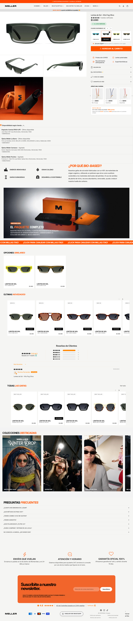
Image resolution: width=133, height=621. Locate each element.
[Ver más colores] (110, 28)
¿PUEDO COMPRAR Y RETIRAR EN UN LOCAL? (18, 528)
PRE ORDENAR (30, 328)
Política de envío (113, 617)
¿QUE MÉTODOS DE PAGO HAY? (13, 512)
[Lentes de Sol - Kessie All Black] (51, 405)
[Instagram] (104, 610)
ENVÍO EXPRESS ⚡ (98, 72)
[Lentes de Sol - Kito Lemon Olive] (19, 269)
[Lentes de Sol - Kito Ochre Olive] (51, 269)
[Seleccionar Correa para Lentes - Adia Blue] (106, 100)
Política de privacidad (113, 615)
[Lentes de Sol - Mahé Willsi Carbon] (104, 405)
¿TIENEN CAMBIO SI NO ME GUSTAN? (15, 516)
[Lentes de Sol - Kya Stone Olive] (21, 315)
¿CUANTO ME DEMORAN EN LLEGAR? (15, 508)
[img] (18, 369)
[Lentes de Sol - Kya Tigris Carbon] (107, 315)
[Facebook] (101, 610)
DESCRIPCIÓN (97, 67)
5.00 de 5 (34, 353)
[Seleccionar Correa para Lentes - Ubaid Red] (120, 100)
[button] (56, 350)
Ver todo (123, 386)
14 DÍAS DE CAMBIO (98, 77)
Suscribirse (106, 589)
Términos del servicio (95, 617)
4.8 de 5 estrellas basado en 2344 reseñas (70, 605)
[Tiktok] (107, 610)
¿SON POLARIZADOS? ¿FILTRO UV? (14, 524)
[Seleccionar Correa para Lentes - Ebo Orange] (92, 100)
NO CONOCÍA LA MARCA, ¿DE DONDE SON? (17, 532)
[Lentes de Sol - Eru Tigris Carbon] (78, 315)
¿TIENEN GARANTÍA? (10, 520)
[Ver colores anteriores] (107, 28)
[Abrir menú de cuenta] (123, 6)
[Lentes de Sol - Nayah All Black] (77, 405)
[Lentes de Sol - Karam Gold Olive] (24, 405)
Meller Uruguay (106, 613)
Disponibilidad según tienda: (12, 125)
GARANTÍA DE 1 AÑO (98, 81)
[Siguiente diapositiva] (122, 299)
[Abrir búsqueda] (120, 6)
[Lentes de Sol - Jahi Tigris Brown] (50, 315)
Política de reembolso (95, 615)
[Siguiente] (127, 465)
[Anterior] (127, 461)
